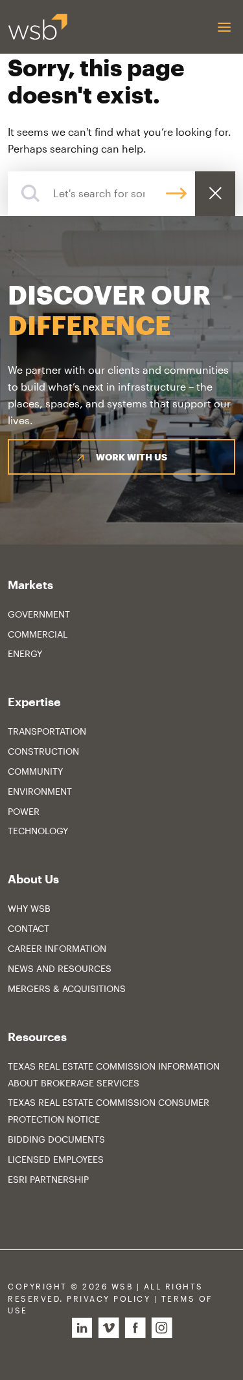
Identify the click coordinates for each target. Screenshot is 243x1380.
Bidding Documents (56, 1139)
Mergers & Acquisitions (67, 988)
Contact (28, 928)
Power (24, 811)
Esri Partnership (48, 1179)
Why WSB (29, 908)
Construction (43, 751)
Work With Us (131, 456)
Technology (38, 830)
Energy (25, 653)
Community (35, 771)
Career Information (57, 948)
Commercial (37, 634)
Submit (176, 193)
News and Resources (59, 968)
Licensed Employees (56, 1159)
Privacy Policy (108, 1299)
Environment (40, 791)
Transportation (47, 731)
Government (39, 614)
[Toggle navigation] (224, 27)
